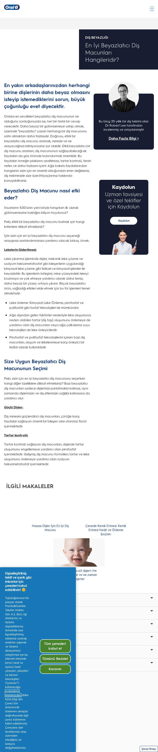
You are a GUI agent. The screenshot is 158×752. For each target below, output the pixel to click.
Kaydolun (124, 220)
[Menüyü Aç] (152, 9)
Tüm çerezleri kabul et (55, 646)
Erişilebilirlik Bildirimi (19, 703)
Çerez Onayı (149, 748)
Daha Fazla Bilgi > (124, 138)
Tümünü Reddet (55, 659)
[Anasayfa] (12, 7)
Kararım (55, 669)
